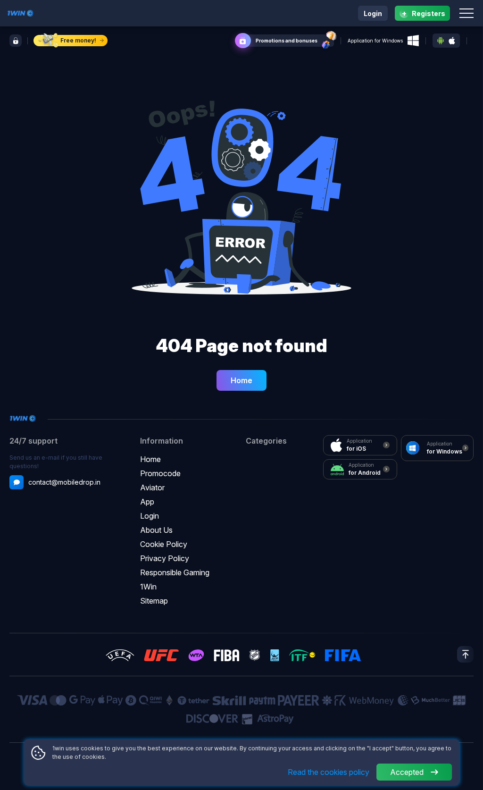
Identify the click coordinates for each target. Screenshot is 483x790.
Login (373, 13)
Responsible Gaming (174, 572)
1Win (148, 586)
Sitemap (154, 600)
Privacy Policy (164, 558)
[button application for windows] (413, 40)
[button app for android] (440, 40)
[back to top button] (465, 654)
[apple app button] (452, 40)
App (147, 501)
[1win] (20, 12)
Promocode (160, 473)
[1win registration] (15, 40)
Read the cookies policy (328, 772)
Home (241, 380)
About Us (156, 530)
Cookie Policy (163, 544)
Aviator (152, 487)
